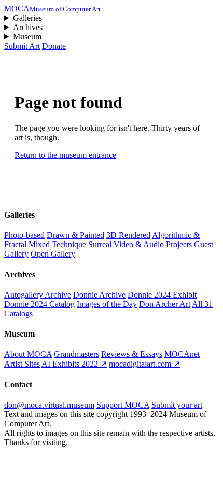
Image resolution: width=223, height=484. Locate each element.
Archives (28, 27)
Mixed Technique (57, 244)
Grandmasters (76, 353)
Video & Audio (139, 244)
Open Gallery (53, 253)
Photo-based (24, 235)
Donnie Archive (99, 294)
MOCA (52, 8)
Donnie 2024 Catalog (39, 304)
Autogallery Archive (37, 294)
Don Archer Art (164, 304)
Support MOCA (122, 404)
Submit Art (22, 46)
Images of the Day (107, 304)
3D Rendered (128, 235)
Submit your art (176, 404)
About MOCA (28, 353)
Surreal (100, 244)
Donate (54, 46)
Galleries (27, 18)
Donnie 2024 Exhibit (162, 294)
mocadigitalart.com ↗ (144, 363)
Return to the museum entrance (65, 155)
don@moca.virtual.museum (49, 404)
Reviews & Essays (131, 353)
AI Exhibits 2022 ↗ (74, 363)
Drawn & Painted (75, 235)
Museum (27, 36)
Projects (179, 244)
